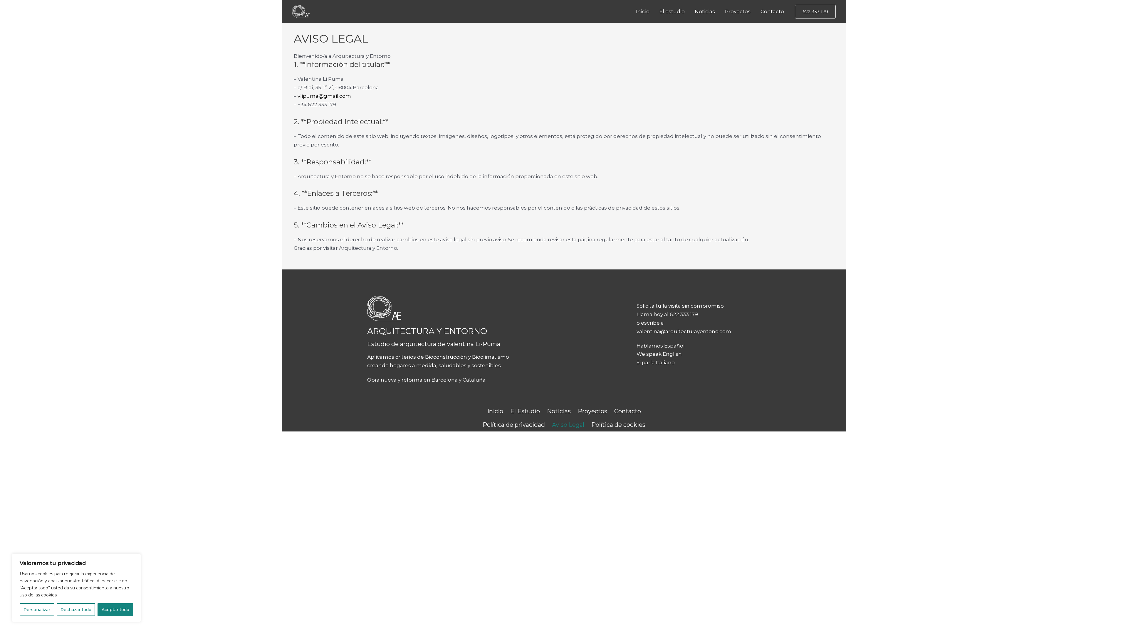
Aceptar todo (115, 609)
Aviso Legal (568, 424)
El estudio (672, 11)
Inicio (642, 11)
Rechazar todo (76, 609)
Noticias (705, 11)
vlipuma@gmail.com (324, 96)
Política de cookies (618, 424)
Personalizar (37, 609)
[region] (76, 588)
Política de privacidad (514, 424)
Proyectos (738, 11)
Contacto (772, 11)
